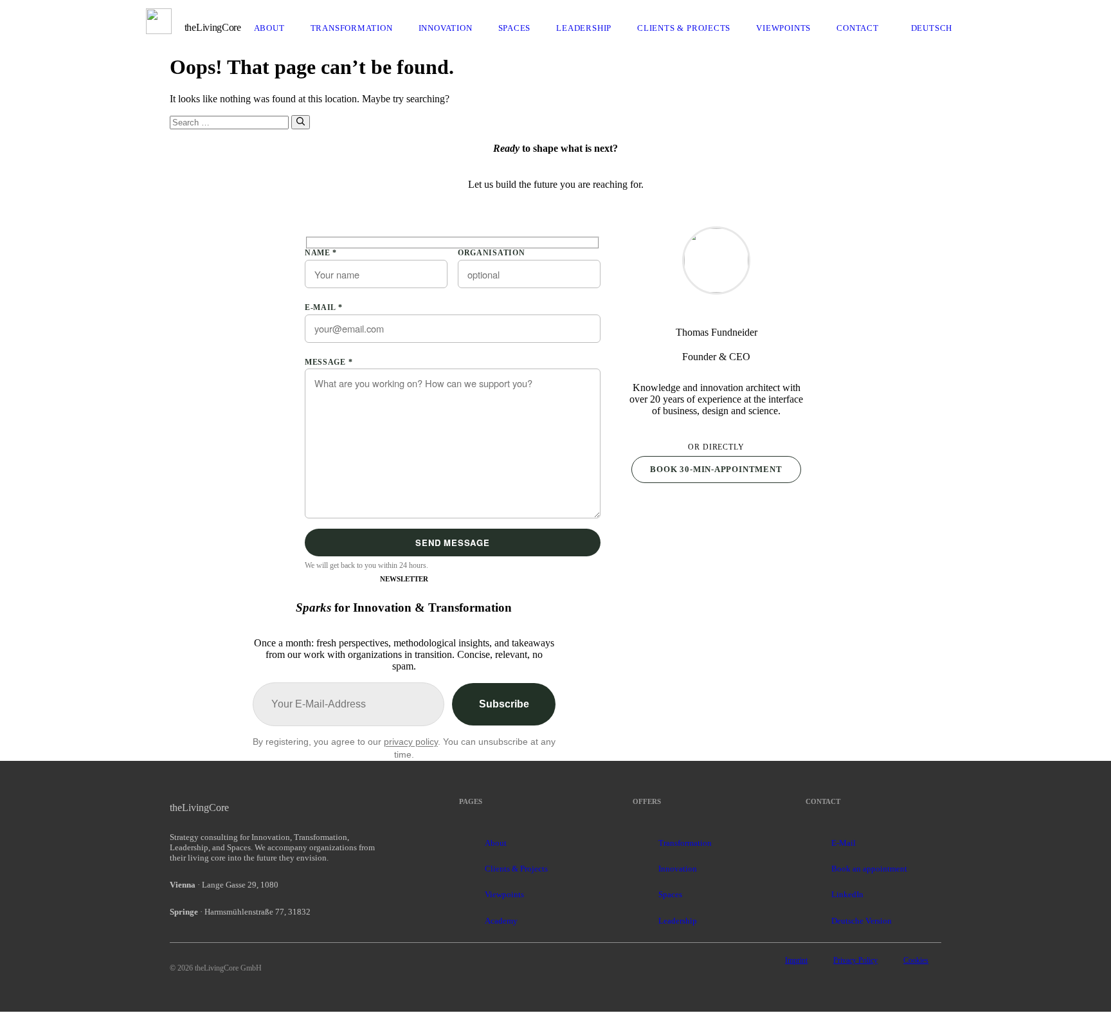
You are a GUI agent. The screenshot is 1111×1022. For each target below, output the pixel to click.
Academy (501, 921)
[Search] (300, 122)
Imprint (796, 960)
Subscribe (504, 703)
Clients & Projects (683, 28)
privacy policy (411, 741)
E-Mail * (324, 307)
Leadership (583, 28)
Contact (857, 28)
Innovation (446, 28)
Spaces (514, 28)
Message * (328, 362)
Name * (321, 253)
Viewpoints (783, 28)
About (269, 28)
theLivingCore (213, 27)
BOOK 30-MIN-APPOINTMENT (716, 469)
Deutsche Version (861, 921)
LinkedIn (847, 894)
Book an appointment (869, 868)
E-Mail (843, 843)
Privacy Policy (855, 960)
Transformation (352, 28)
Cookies (915, 960)
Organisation (491, 253)
